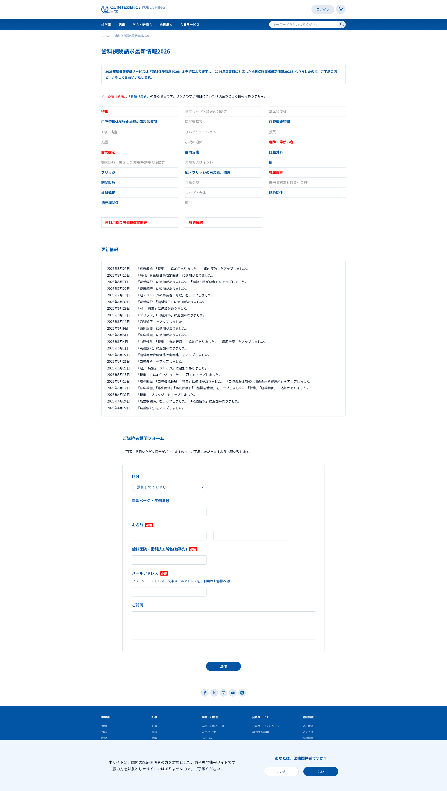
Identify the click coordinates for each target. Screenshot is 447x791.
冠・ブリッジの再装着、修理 (207, 172)
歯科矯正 (108, 192)
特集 (104, 111)
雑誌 (104, 732)
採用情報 (308, 738)
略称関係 (276, 192)
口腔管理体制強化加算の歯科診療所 (129, 121)
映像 (104, 738)
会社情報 (308, 717)
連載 (154, 732)
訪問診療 (108, 182)
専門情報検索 (260, 732)
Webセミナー (210, 732)
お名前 (137, 524)
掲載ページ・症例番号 (150, 500)
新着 (154, 726)
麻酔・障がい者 (281, 141)
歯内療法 (108, 152)
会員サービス (190, 24)
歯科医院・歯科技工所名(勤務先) (159, 549)
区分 (135, 476)
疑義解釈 (196, 222)
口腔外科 (276, 152)
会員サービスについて (266, 726)
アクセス (307, 732)
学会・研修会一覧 (213, 726)
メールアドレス (145, 573)
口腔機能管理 (279, 121)
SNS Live (207, 738)
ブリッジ (108, 172)
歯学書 (106, 24)
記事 (122, 24)
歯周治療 (192, 152)
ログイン (322, 9)
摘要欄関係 (110, 202)
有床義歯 (276, 172)
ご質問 (137, 605)
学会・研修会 (142, 24)
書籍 (104, 726)
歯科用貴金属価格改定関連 (126, 222)
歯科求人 (166, 24)
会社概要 (308, 726)
